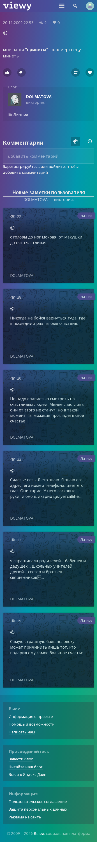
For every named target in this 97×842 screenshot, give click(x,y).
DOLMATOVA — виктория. (48, 199)
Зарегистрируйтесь (21, 166)
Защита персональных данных (38, 809)
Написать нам (22, 732)
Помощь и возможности (32, 724)
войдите (57, 166)
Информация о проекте (31, 716)
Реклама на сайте (25, 817)
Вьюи (39, 833)
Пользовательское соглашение (38, 801)
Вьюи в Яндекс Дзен (27, 774)
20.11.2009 (13, 22)
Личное (21, 114)
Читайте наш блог (26, 766)
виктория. (39, 99)
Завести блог (21, 758)
